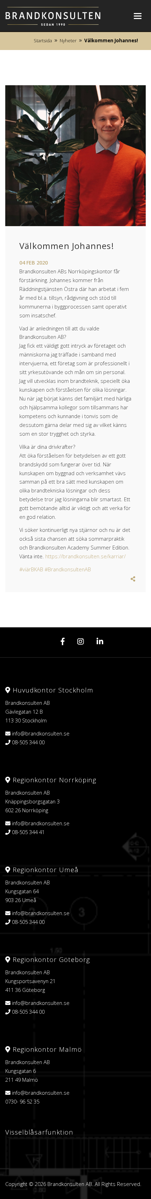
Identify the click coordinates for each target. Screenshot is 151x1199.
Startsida (43, 40)
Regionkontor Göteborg (50, 959)
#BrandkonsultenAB (68, 569)
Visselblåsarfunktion (39, 1131)
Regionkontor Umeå (45, 869)
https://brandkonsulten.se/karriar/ (85, 556)
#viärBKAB (31, 569)
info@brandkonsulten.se (41, 733)
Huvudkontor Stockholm (52, 689)
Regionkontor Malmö (46, 1049)
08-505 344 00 (28, 742)
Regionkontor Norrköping (53, 779)
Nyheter (68, 40)
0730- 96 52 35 (22, 1101)
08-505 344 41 (28, 831)
